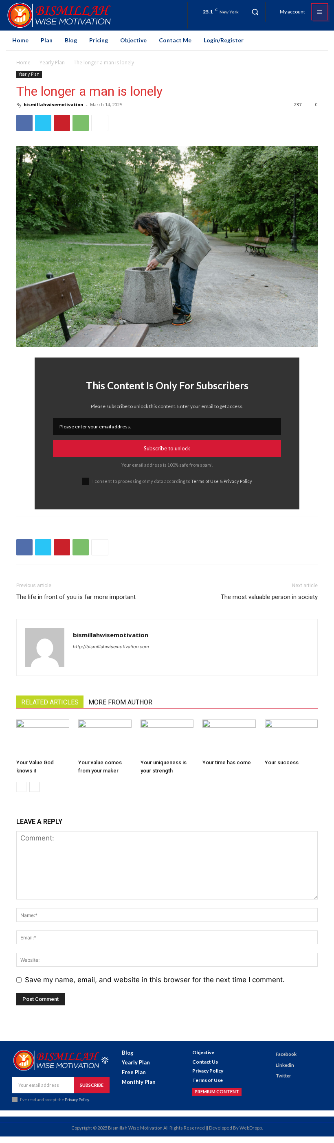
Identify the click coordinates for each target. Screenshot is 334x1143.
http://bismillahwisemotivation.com (111, 646)
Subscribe (91, 1085)
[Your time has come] (228, 738)
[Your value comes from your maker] (104, 738)
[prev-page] (21, 787)
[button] (255, 12)
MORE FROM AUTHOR (120, 702)
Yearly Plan (52, 62)
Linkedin (285, 1065)
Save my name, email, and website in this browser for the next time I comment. (155, 980)
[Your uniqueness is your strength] (167, 738)
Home (23, 62)
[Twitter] (43, 123)
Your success (282, 762)
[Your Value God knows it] (42, 738)
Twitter (283, 1075)
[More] (99, 123)
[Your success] (291, 738)
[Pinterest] (62, 123)
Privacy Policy (238, 481)
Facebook (286, 1054)
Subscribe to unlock (167, 448)
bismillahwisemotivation (54, 104)
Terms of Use (205, 481)
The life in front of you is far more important (76, 597)
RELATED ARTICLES (50, 702)
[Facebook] (24, 123)
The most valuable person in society (269, 597)
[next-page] (34, 787)
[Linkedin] (268, 1065)
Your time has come (226, 762)
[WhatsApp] (81, 123)
